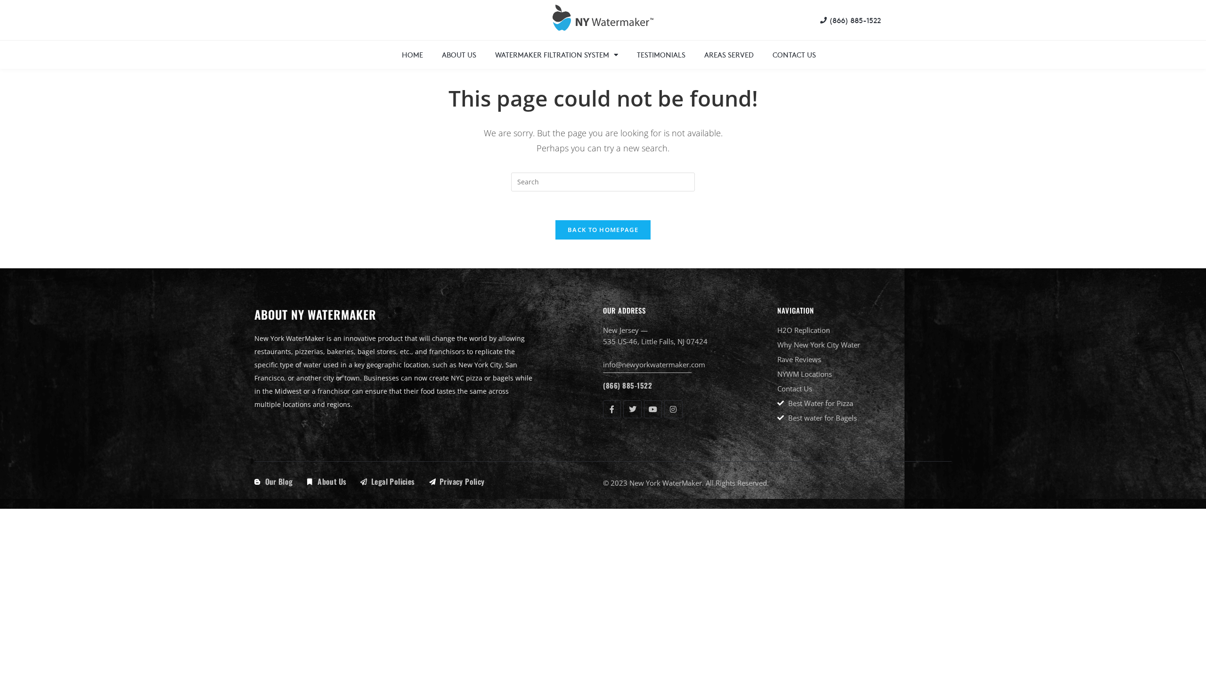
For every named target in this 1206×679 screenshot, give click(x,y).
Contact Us (794, 54)
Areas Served (729, 54)
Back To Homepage (603, 229)
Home (412, 54)
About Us (459, 54)
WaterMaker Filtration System (552, 54)
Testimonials (661, 54)
